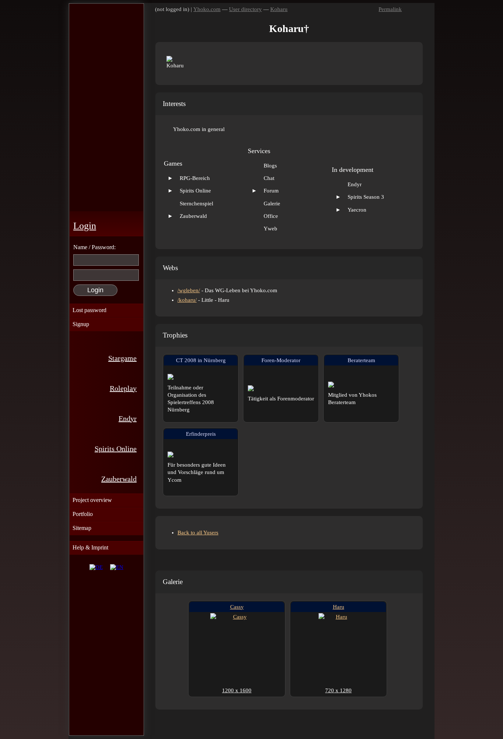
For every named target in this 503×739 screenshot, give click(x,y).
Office (271, 216)
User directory (245, 9)
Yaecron (357, 210)
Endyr (128, 418)
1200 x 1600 (237, 690)
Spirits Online (116, 449)
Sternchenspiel (196, 203)
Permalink (390, 9)
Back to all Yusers (197, 532)
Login (84, 225)
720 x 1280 (338, 690)
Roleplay (123, 388)
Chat (269, 178)
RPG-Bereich (195, 178)
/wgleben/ (188, 290)
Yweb (270, 228)
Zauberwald (119, 479)
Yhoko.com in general (199, 129)
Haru (338, 607)
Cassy (237, 607)
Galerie (272, 203)
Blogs (270, 166)
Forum (271, 191)
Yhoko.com (207, 9)
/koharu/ (187, 300)
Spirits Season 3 (366, 197)
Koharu (279, 9)
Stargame (122, 358)
